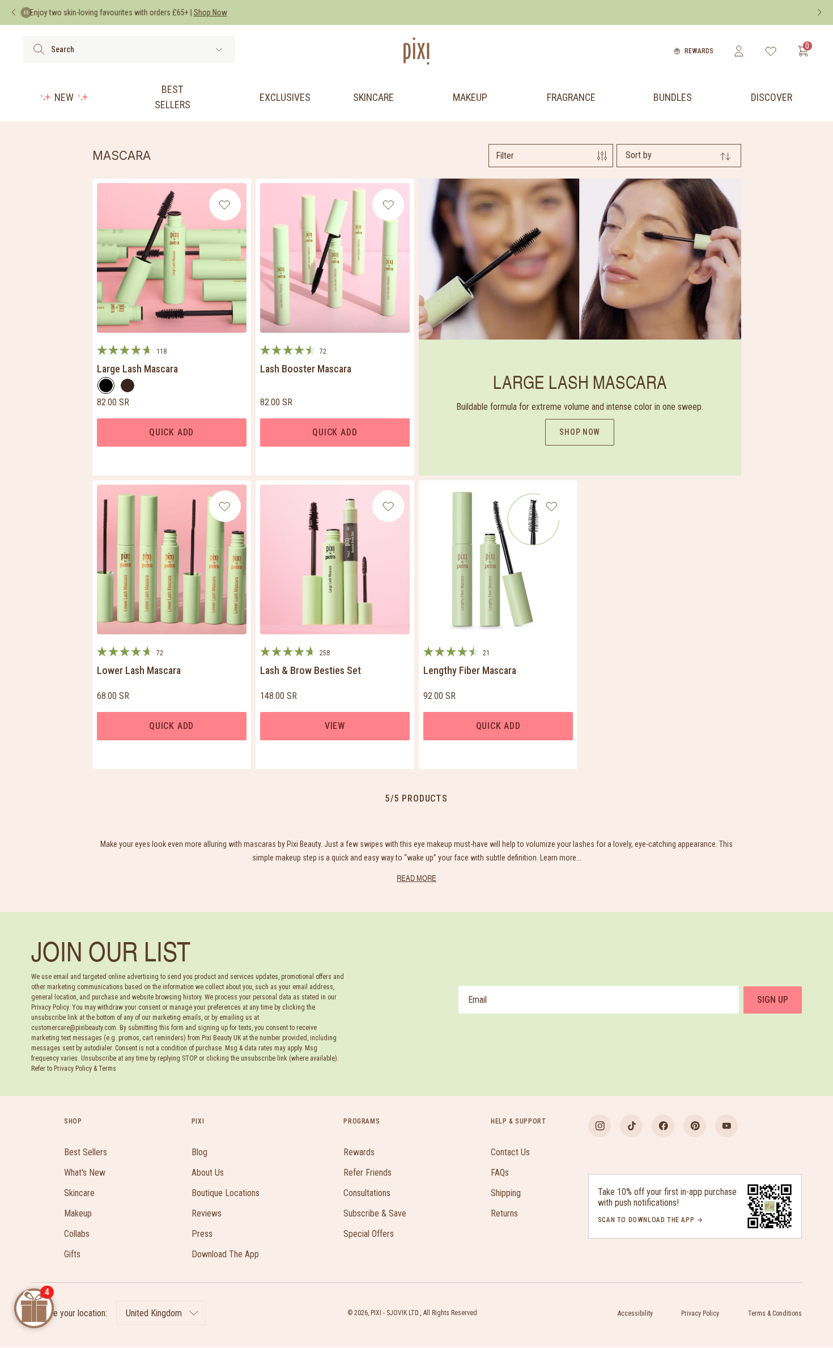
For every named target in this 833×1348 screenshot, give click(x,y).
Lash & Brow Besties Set (310, 670)
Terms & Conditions (775, 1313)
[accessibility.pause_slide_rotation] (26, 12)
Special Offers (368, 1233)
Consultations (366, 1193)
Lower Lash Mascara (139, 670)
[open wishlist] (771, 51)
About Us (208, 1172)
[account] (739, 51)
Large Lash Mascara (137, 369)
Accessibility (635, 1313)
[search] (39, 49)
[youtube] (726, 1125)
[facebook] (663, 1125)
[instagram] (599, 1125)
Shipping (506, 1193)
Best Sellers (172, 97)
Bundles (672, 97)
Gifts (72, 1254)
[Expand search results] (219, 49)
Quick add (171, 432)
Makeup (470, 97)
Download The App (225, 1254)
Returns (504, 1213)
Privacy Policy (700, 1313)
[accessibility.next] (819, 12)
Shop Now (579, 431)
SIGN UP (772, 999)
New (64, 97)
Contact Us (510, 1152)
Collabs (77, 1233)
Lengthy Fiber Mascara (469, 670)
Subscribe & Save (374, 1213)
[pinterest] (694, 1125)
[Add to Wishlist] (225, 204)
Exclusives (285, 97)
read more (416, 877)
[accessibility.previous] (14, 12)
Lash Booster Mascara (305, 369)
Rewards (699, 51)
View (335, 725)
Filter (505, 155)
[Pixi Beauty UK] (416, 51)
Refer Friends (367, 1172)
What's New (84, 1172)
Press (202, 1233)
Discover (771, 97)
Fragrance (571, 97)
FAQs (500, 1172)
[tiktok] (631, 1125)
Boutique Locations (226, 1193)
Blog (199, 1152)
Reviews (207, 1213)
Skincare (373, 97)
